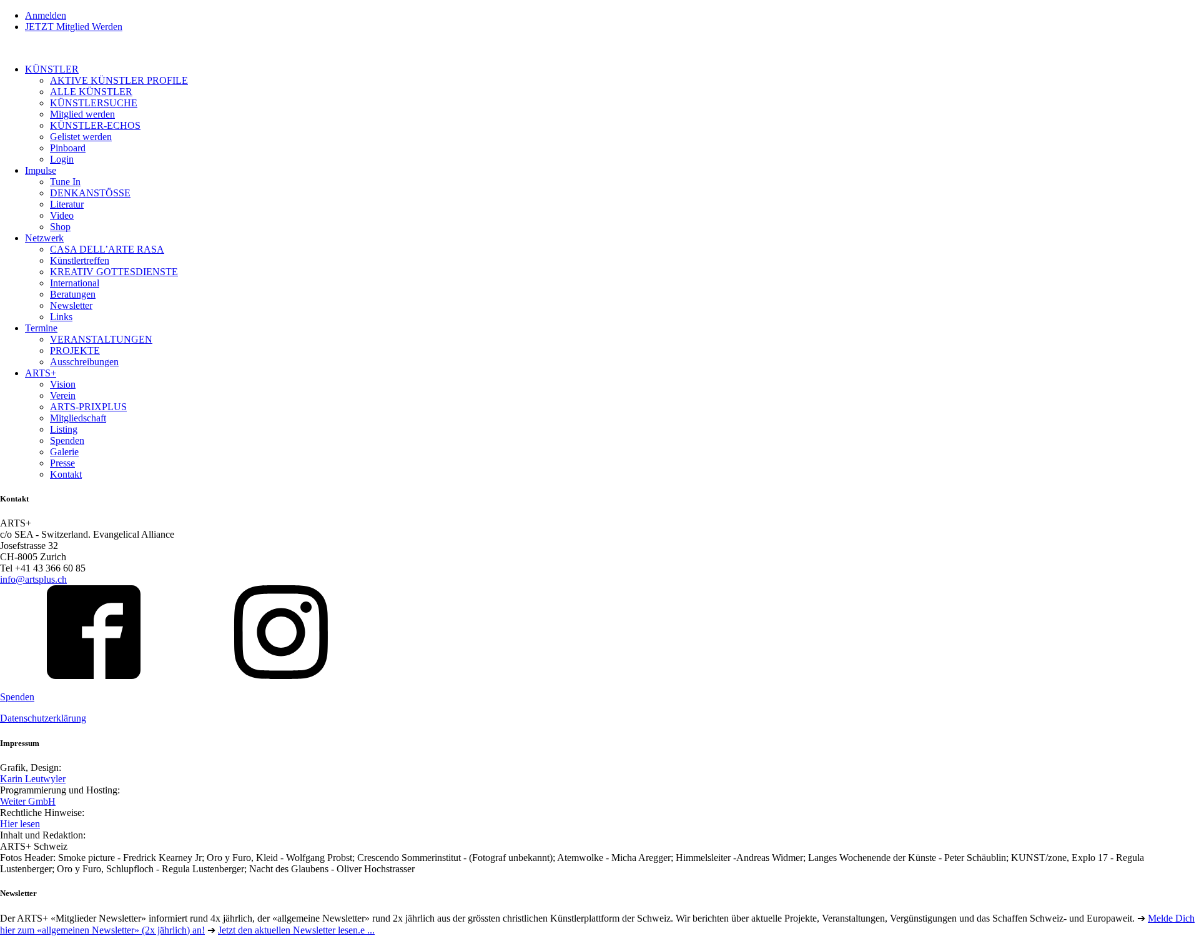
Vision (63, 384)
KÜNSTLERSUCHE (93, 103)
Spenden (67, 440)
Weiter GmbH (28, 801)
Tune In (65, 181)
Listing (63, 429)
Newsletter (71, 305)
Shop (60, 226)
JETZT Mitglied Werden (73, 26)
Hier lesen (20, 823)
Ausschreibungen (84, 361)
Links (61, 316)
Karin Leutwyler (33, 778)
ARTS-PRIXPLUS (88, 406)
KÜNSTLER (52, 69)
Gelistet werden (81, 136)
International (74, 283)
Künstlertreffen (79, 260)
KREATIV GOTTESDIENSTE (114, 271)
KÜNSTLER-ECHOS (95, 125)
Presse (62, 463)
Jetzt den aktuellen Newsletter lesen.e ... (296, 930)
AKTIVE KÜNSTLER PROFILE (119, 80)
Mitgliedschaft (78, 418)
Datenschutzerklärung (43, 718)
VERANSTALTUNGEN (101, 339)
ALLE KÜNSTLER (91, 91)
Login (62, 159)
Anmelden (45, 15)
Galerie (64, 451)
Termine (41, 328)
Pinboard (68, 148)
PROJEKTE (75, 350)
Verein (63, 395)
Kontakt (66, 474)
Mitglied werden (82, 114)
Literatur (67, 204)
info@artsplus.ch (33, 579)
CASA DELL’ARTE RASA (107, 249)
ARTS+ (40, 373)
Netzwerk (44, 238)
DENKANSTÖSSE (90, 193)
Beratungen (73, 294)
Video (62, 215)
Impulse (40, 170)
